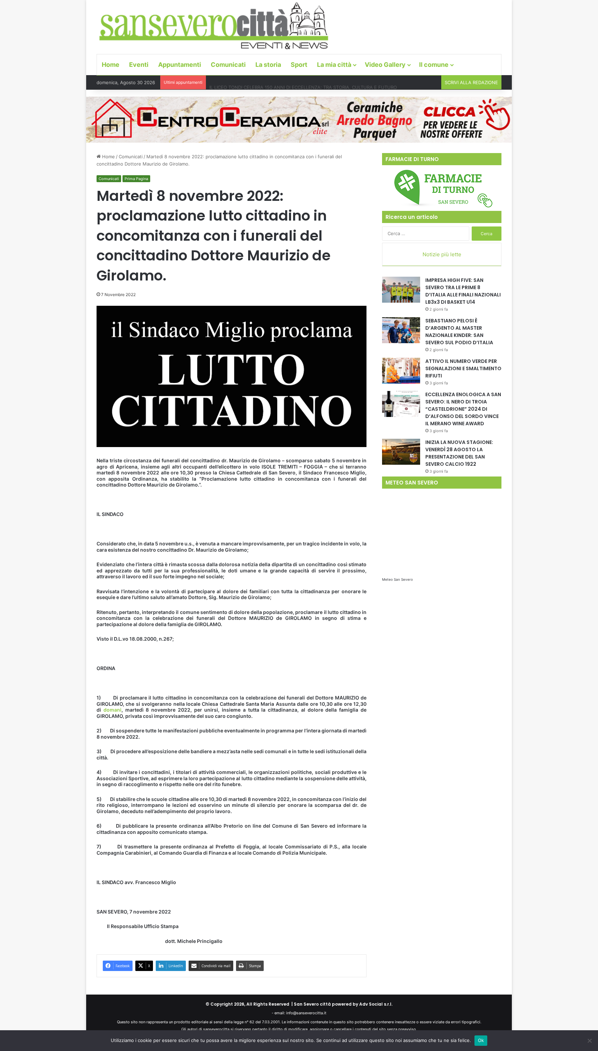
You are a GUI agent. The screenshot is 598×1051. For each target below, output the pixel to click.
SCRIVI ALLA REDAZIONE (471, 82)
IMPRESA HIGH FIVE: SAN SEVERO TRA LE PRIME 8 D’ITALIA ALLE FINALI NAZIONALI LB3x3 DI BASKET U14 (463, 291)
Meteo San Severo (397, 579)
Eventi (138, 64)
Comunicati (228, 64)
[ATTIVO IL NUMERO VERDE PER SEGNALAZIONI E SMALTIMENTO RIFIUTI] (401, 371)
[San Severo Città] (214, 26)
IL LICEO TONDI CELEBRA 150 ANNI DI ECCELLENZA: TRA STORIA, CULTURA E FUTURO (303, 82)
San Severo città (312, 1004)
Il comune (433, 64)
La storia (268, 64)
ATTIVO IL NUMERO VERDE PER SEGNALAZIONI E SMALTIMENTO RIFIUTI (463, 368)
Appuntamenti (179, 64)
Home (110, 64)
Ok (481, 1040)
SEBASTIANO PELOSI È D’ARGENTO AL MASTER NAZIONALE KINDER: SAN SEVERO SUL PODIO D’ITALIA (459, 331)
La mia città (334, 64)
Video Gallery (385, 64)
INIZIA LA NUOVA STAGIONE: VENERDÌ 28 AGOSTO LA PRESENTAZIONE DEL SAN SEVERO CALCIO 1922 (459, 453)
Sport (299, 64)
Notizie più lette (442, 254)
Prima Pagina (136, 178)
